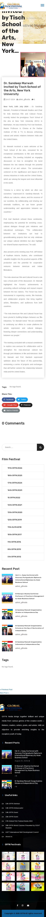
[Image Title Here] (8, 856)
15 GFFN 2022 (14, 498)
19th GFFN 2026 (15, 468)
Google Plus (12, 405)
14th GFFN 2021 (15, 505)
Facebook (9, 400)
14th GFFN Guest (12, 812)
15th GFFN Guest (12, 817)
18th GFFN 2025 (15, 475)
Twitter (23, 400)
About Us (9, 836)
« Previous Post (6, 689)
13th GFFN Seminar (13, 804)
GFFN (22, 913)
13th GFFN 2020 (15, 512)
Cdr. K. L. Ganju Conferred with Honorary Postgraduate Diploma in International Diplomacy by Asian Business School (28, 754)
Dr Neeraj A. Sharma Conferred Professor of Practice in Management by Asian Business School (29, 596)
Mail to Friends (12, 410)
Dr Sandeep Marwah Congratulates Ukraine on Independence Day (28, 782)
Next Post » (4, 693)
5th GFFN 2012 (14, 557)
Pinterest (27, 405)
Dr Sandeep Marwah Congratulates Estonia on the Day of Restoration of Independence (29, 628)
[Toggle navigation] (42, 5)
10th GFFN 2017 (15, 534)
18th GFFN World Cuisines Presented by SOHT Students (23, 827)
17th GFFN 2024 (15, 483)
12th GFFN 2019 (15, 520)
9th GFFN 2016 (14, 542)
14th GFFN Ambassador (14, 808)
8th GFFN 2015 (14, 549)
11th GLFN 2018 (14, 527)
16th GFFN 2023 (15, 490)
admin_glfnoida (24, 99)
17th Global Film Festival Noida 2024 (19, 821)
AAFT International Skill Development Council (22, 832)
